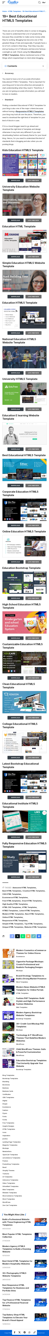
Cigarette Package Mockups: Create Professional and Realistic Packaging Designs (30, 964)
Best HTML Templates (11, 891)
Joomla (4, 1139)
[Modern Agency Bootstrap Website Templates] (8, 1015)
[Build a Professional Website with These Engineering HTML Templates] (41, 1221)
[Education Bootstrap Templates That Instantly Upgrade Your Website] (8, 1063)
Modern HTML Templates (13, 914)
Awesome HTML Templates (24, 888)
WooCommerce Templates (12, 1196)
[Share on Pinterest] (24, 1332)
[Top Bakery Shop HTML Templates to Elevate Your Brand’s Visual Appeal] (41, 1316)
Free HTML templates (11, 901)
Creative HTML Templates (33, 891)
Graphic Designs (8, 1126)
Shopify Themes (8, 1170)
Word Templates (22, 982)
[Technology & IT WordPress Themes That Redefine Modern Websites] (8, 1038)
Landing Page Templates (11, 1142)
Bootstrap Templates (23, 1019)
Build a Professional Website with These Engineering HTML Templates (16, 1222)
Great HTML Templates (32, 901)
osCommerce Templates (11, 1158)
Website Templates (9, 1193)
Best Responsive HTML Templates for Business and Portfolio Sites (15, 1288)
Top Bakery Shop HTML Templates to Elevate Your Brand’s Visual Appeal (15, 1317)
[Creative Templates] (13, 2)
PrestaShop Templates (10, 1164)
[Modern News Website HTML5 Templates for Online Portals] (8, 990)
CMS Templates (8, 1097)
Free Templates (8, 1123)
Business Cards (7, 1091)
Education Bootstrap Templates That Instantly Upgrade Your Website (31, 1063)
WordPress (20, 1044)
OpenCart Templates (10, 1155)
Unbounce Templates (10, 1180)
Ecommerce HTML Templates (15, 897)
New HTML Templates (34, 914)
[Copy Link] (34, 1332)
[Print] (39, 936)
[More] (44, 936)
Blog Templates (8, 1075)
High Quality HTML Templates (15, 904)
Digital (4, 1101)
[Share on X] (19, 1332)
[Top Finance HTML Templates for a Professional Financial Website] (41, 1302)
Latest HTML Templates (29, 911)
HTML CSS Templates (11, 907)
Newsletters (6, 1151)
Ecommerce (20, 956)
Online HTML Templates (12, 917)
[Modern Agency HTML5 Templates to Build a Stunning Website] (41, 1248)
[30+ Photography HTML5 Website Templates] (41, 1275)
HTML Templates (14, 11)
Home (4, 11)
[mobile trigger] (4, 2)
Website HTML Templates (35, 927)
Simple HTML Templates (12, 924)
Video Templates (8, 1183)
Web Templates (21, 1007)
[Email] (28, 936)
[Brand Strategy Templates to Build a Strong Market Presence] (8, 978)
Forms (4, 1120)
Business (5, 1088)
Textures (5, 1174)
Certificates (6, 1094)
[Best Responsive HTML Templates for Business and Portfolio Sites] (41, 1287)
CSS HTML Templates (11, 894)
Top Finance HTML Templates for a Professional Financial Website (16, 1303)
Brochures (6, 1085)
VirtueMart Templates (10, 1186)
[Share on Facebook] (14, 1332)
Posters (5, 1161)
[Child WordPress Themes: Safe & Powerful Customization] (8, 1052)
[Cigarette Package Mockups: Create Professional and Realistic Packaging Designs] (8, 964)
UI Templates (7, 1177)
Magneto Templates (9, 1145)
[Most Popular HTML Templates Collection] (41, 1236)
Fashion (5, 1110)
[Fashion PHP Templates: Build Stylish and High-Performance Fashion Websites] (8, 1001)
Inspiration (6, 1135)
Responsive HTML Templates (14, 921)
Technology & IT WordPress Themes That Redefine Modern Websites (31, 1038)
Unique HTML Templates (12, 927)
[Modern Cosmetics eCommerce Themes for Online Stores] (8, 953)
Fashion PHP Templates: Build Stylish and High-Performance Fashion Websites (30, 1001)
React (4, 1167)
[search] (39, 2)
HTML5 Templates (10, 911)
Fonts (4, 1116)
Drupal (4, 1104)
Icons (4, 1132)
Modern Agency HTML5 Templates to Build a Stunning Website (16, 1249)
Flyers (4, 1113)
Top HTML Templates (33, 924)
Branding (5, 1081)
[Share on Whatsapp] (29, 1332)
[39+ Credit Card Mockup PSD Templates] (8, 1026)
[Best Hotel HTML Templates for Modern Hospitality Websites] (41, 1263)
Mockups (19, 971)
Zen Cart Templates (9, 1205)
